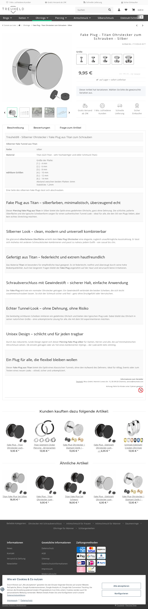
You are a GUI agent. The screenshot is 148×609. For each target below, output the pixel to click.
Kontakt (10, 553)
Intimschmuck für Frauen (78, 523)
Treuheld (79, 381)
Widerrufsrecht (49, 574)
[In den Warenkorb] (4, 31)
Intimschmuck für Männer (108, 523)
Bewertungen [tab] (42, 127)
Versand (137, 74)
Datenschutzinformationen (55, 563)
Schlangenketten (86, 528)
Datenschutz (27, 600)
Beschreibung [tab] (15, 127)
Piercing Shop (130, 605)
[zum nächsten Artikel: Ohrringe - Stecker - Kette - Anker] (143, 25)
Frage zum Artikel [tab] (70, 127)
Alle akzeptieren (121, 586)
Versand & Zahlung (16, 558)
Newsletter (12, 563)
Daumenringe (132, 523)
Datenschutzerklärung (16, 595)
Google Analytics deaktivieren (14, 605)
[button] (119, 10)
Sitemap (46, 558)
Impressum (12, 600)
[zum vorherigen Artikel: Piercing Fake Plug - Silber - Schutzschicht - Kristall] (137, 25)
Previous (4, 112)
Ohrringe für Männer (63, 528)
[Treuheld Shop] (19, 25)
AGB (44, 553)
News (9, 548)
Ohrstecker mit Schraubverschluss (45, 523)
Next (69, 112)
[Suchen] (109, 10)
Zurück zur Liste (10, 25)
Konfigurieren (121, 593)
